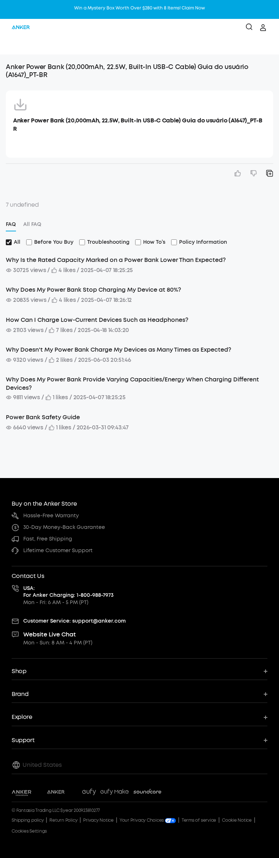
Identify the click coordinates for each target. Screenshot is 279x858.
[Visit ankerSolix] (73, 793)
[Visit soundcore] (147, 793)
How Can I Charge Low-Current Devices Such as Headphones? (97, 320)
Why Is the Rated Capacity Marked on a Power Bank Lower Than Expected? (116, 260)
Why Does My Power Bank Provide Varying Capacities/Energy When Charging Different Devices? (132, 383)
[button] (13, 45)
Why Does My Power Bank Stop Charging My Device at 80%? (93, 290)
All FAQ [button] (32, 224)
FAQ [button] (11, 224)
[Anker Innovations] (22, 793)
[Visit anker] (56, 793)
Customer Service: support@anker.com (74, 621)
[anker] (21, 27)
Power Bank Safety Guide (43, 417)
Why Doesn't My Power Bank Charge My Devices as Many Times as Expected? (118, 349)
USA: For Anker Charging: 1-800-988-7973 (68, 592)
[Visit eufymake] (114, 793)
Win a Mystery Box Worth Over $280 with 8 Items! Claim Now (139, 8)
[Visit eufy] (89, 793)
